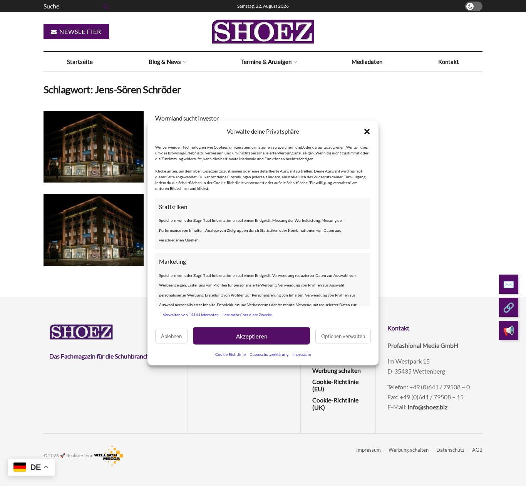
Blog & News (165, 61)
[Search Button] (105, 6)
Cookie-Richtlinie (230, 354)
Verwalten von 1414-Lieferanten (191, 314)
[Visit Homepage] (263, 32)
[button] (367, 131)
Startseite (80, 61)
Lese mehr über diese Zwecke (247, 314)
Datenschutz (450, 450)
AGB (477, 450)
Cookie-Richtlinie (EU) (335, 385)
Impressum (301, 354)
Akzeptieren (251, 335)
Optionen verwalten (343, 336)
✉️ (508, 284)
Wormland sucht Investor (187, 118)
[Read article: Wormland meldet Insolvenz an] (94, 230)
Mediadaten (367, 61)
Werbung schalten (336, 370)
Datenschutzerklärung (269, 354)
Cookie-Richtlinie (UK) (335, 403)
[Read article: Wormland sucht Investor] (94, 147)
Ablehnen (171, 336)
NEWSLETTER (79, 31)
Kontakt (448, 61)
